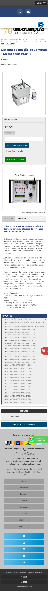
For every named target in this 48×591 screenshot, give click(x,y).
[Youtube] (24, 556)
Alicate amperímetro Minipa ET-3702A (18, 384)
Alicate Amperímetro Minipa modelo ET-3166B (21, 335)
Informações (24, 520)
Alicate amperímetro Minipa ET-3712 (18, 390)
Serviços (24, 500)
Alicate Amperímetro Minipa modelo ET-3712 (21, 348)
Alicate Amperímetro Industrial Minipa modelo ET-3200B (25, 327)
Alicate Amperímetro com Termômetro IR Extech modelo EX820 (24, 323)
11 (16, 458)
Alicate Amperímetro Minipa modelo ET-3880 (21, 351)
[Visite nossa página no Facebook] (24, 562)
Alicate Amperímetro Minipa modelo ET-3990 (21, 362)
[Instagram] (24, 542)
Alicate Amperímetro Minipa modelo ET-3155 (21, 332)
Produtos (7, 316)
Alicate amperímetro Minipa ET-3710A (18, 387)
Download (21, 218)
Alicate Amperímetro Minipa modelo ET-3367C (21, 329)
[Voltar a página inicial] (24, 26)
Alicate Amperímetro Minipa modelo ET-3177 (21, 337)
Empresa (24, 487)
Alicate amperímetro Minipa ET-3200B (18, 374)
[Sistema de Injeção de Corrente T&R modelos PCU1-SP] (24, 93)
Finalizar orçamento (16, 159)
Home (24, 481)
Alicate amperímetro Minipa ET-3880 (18, 396)
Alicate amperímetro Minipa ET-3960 (18, 402)
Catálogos (24, 507)
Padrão (9, 133)
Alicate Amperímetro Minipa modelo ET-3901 (21, 354)
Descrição (8, 218)
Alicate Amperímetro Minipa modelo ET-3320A (21, 343)
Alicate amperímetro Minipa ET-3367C (18, 380)
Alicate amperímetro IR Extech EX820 (18, 365)
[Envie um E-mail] (28, 12)
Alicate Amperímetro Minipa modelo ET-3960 (21, 359)
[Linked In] (24, 549)
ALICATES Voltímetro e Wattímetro (17, 319)
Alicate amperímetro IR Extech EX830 (18, 368)
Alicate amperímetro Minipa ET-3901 (18, 399)
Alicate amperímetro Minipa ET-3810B (18, 393)
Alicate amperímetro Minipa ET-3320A (18, 377)
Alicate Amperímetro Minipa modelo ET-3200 (21, 340)
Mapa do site (24, 526)
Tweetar (5, 68)
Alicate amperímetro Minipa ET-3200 (18, 371)
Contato (24, 513)
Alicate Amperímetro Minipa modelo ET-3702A (21, 346)
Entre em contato (25, 424)
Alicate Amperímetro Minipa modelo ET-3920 (21, 357)
